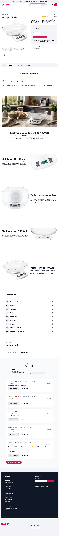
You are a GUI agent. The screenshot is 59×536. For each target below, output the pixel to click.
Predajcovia (7, 503)
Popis (4, 65)
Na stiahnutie (24, 352)
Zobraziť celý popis (46, 22)
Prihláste (19, 1)
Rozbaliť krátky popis (36, 22)
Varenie (6, 7)
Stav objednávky (8, 501)
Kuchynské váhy (26, 7)
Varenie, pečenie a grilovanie (15, 7)
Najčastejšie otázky (9, 499)
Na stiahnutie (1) (19, 65)
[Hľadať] (43, 5)
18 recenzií (54, 16)
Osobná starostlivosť (9, 482)
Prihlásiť (50, 481)
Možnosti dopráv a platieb (10, 505)
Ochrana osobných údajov (37, 528)
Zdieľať (55, 14)
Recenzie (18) (29, 65)
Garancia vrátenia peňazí (10, 506)
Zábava (6, 484)
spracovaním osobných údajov (41, 486)
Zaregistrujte (13, 1)
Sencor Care (7, 495)
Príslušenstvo (8, 486)
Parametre (10, 65)
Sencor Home (34, 523)
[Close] (57, 1)
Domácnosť (7, 480)
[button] (40, 37)
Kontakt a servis (8, 497)
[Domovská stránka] (2, 7)
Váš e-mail (37, 478)
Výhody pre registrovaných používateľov (11, 509)
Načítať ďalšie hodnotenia (14, 462)
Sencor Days (7, 488)
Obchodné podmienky (36, 525)
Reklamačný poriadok (35, 527)
